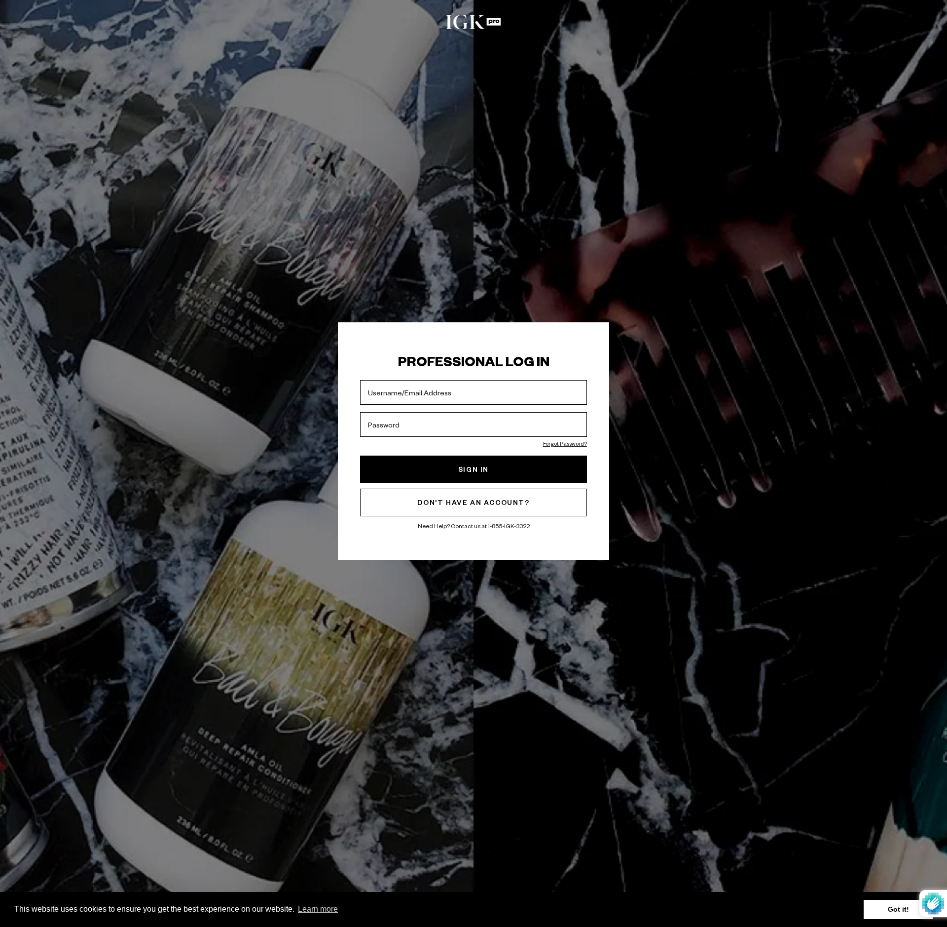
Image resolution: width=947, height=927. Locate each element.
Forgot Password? (565, 443)
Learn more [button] (318, 909)
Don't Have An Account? (473, 502)
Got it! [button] (898, 909)
